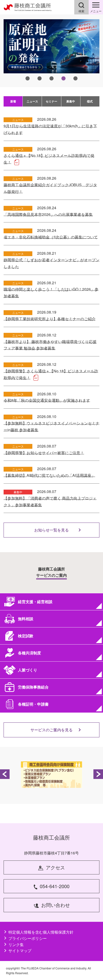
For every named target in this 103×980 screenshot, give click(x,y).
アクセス (55, 867)
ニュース (32, 101)
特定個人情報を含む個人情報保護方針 (41, 932)
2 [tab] (39, 78)
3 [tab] (51, 78)
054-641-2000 (54, 886)
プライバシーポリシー (27, 938)
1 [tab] (27, 78)
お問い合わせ (55, 904)
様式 (90, 101)
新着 (13, 101)
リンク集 (16, 944)
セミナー (51, 101)
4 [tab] (63, 78)
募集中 (70, 101)
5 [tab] (75, 78)
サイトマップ (19, 950)
